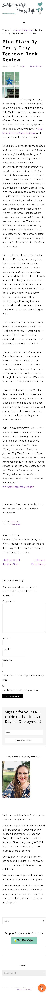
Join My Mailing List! (24, 740)
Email (6, 649)
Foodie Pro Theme (24, 989)
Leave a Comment (36, 66)
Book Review (16, 524)
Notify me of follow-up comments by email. (23, 677)
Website (7, 660)
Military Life (15, 522)
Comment (8, 601)
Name (6, 638)
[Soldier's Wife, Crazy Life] (24, 16)
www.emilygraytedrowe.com (18, 486)
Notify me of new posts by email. (21, 689)
